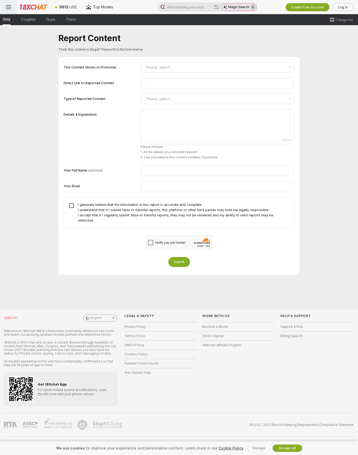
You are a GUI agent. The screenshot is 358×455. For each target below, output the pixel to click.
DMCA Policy (134, 345)
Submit (179, 262)
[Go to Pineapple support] (82, 425)
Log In (343, 7)
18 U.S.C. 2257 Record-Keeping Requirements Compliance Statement (301, 425)
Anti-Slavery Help (137, 372)
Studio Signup (213, 336)
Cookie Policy (231, 448)
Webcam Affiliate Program (222, 345)
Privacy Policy (135, 327)
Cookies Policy (136, 354)
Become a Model (215, 327)
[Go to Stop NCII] (108, 425)
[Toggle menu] (8, 7)
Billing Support (291, 336)
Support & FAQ (291, 327)
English (96, 318)
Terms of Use (134, 336)
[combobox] (217, 67)
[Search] (216, 7)
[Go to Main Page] (33, 7)
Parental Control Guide (141, 363)
